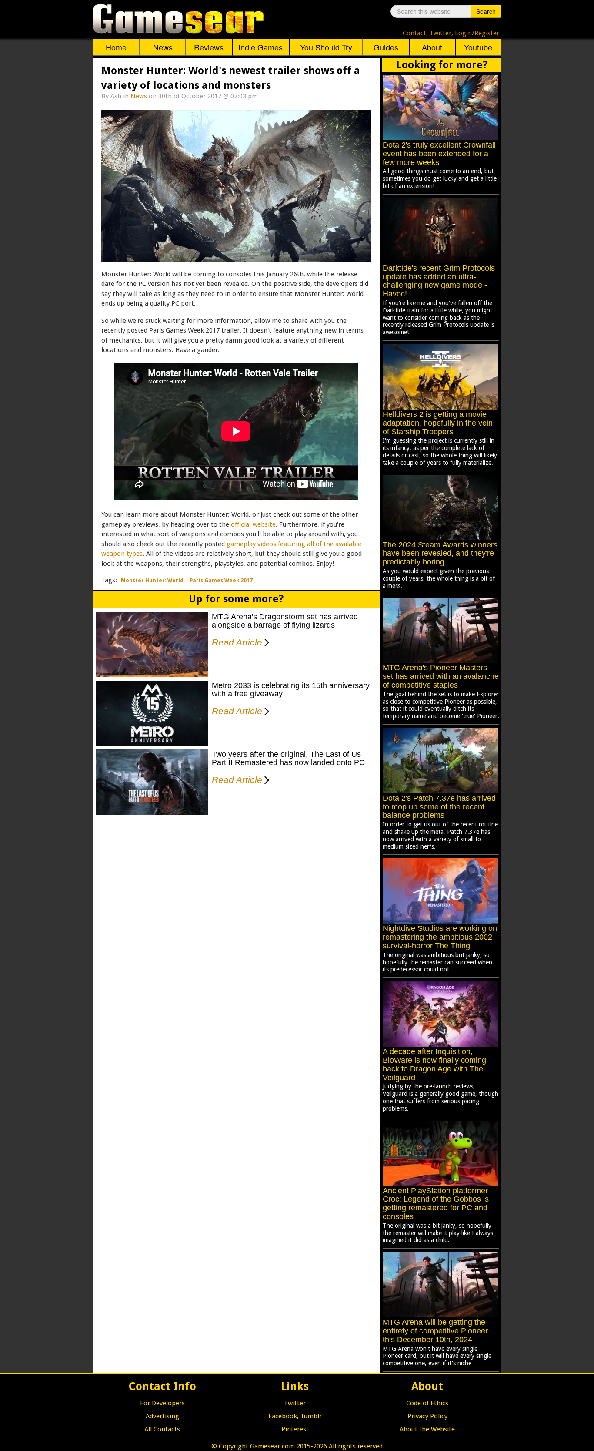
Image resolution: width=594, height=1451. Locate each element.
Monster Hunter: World (152, 581)
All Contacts (162, 1429)
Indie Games (260, 47)
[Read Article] (265, 637)
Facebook (282, 1416)
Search (486, 11)
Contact (414, 33)
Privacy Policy (427, 1416)
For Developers (162, 1403)
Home (116, 47)
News (163, 47)
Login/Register (477, 33)
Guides (386, 47)
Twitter (440, 33)
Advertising (162, 1416)
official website (253, 524)
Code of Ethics (427, 1403)
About (432, 47)
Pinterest (295, 1429)
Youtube (478, 47)
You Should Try (326, 47)
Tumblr (311, 1416)
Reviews (209, 47)
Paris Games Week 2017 (221, 581)
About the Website (427, 1429)
